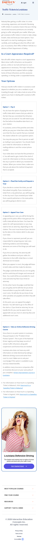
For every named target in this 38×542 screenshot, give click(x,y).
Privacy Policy (19, 530)
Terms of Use (19, 533)
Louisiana (14, 14)
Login (24, 3)
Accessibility (17, 539)
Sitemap (19, 536)
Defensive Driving (8, 14)
